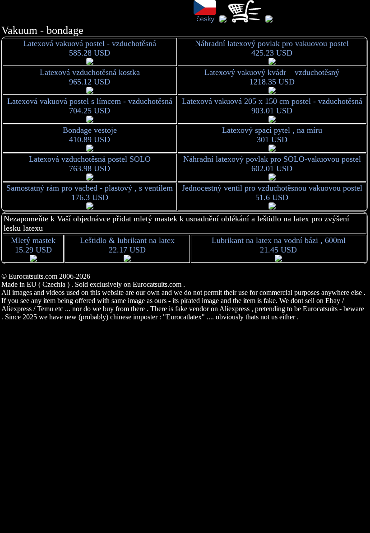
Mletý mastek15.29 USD (33, 245)
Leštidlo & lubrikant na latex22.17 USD (127, 245)
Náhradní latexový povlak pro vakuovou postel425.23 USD (272, 48)
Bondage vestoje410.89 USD (90, 135)
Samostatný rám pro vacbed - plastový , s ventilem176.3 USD (89, 192)
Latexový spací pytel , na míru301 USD (272, 135)
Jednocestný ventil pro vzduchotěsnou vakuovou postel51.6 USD (272, 192)
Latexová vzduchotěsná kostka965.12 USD (90, 77)
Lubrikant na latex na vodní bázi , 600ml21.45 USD (279, 245)
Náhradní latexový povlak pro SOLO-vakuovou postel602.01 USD (272, 163)
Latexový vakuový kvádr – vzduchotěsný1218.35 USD (271, 77)
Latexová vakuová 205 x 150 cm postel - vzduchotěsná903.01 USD (272, 106)
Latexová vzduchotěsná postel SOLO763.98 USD (90, 163)
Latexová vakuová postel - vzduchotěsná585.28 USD (89, 48)
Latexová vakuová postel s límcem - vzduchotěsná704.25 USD (89, 106)
